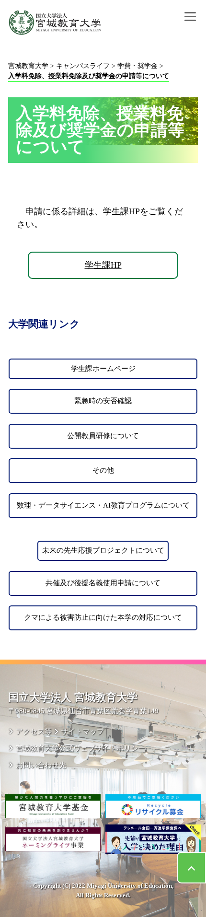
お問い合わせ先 (41, 765)
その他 (103, 470)
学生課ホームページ (103, 368)
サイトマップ (82, 731)
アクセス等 (33, 731)
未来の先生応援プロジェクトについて (103, 550)
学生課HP (103, 265)
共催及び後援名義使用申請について (103, 583)
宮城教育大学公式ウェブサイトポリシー (80, 748)
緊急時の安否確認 (103, 401)
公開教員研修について (103, 436)
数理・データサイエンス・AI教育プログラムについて (103, 505)
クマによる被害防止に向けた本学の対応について (103, 617)
